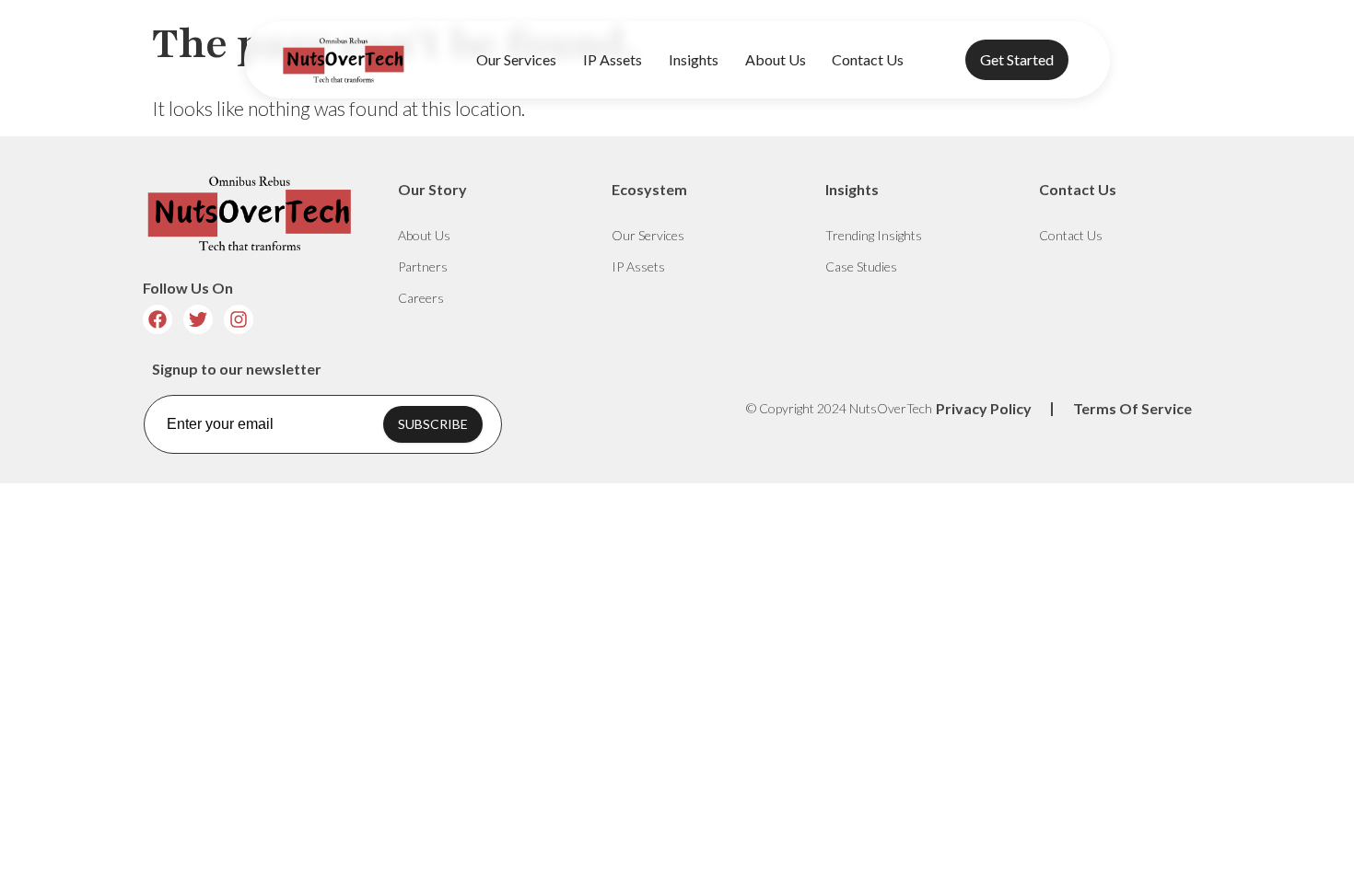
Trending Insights (873, 235)
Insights (693, 59)
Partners (423, 266)
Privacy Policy (984, 408)
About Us (775, 59)
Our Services (516, 59)
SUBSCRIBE (433, 424)
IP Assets (612, 59)
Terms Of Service (1132, 408)
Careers (421, 298)
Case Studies (861, 266)
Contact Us (868, 59)
